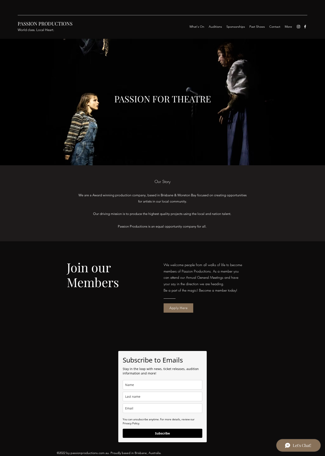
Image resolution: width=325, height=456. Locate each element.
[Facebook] (305, 26)
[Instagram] (298, 26)
